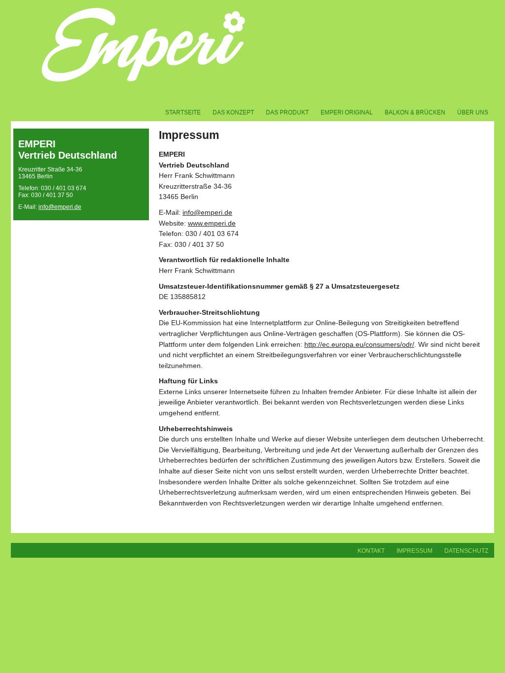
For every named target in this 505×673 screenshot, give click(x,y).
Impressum (415, 550)
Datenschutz (466, 550)
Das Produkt (287, 112)
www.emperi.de (212, 223)
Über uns (472, 112)
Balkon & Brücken (415, 112)
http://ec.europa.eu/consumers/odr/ (359, 344)
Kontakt (371, 550)
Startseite (183, 112)
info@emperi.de (59, 206)
